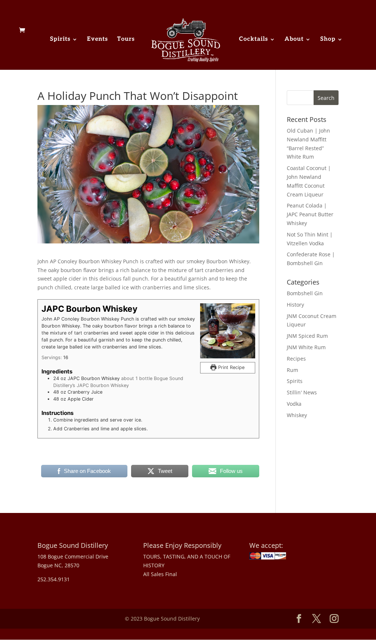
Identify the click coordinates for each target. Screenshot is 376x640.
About (294, 40)
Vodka (294, 403)
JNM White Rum (306, 347)
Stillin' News (302, 392)
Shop (328, 40)
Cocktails (253, 40)
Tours (126, 40)
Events (97, 40)
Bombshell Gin (305, 293)
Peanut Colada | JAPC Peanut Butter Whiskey (310, 214)
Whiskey (297, 415)
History (295, 304)
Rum (292, 369)
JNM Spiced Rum (307, 335)
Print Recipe (231, 367)
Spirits (60, 40)
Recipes (296, 358)
